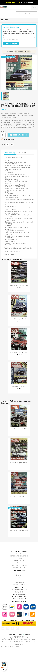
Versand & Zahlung (19, 584)
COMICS (19, 558)
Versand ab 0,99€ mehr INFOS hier (19, 113)
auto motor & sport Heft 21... (19, 496)
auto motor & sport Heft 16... (19, 352)
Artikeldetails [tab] (22, 153)
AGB (19, 577)
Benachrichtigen (11, 44)
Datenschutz (19, 580)
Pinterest (12, 144)
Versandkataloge (19, 560)
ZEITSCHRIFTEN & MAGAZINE (19, 556)
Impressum (19, 573)
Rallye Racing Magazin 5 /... (19, 386)
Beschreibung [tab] (10, 153)
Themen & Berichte (19, 567)
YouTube (7, 628)
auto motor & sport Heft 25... (19, 319)
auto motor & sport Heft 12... (19, 285)
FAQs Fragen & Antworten (19, 565)
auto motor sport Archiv (22, 51)
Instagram (17, 628)
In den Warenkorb (18, 135)
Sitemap (19, 563)
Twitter (3, 628)
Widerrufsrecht (19, 582)
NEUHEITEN (19, 554)
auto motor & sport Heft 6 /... (19, 462)
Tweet (7, 144)
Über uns (19, 575)
